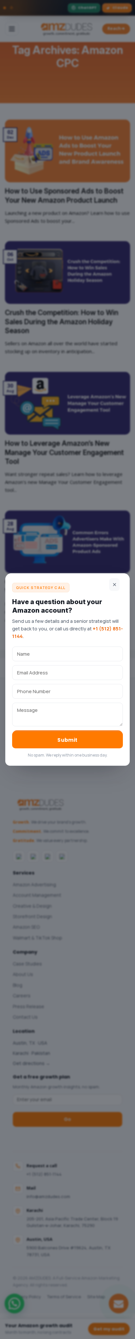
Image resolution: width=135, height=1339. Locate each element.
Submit (67, 740)
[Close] (114, 584)
